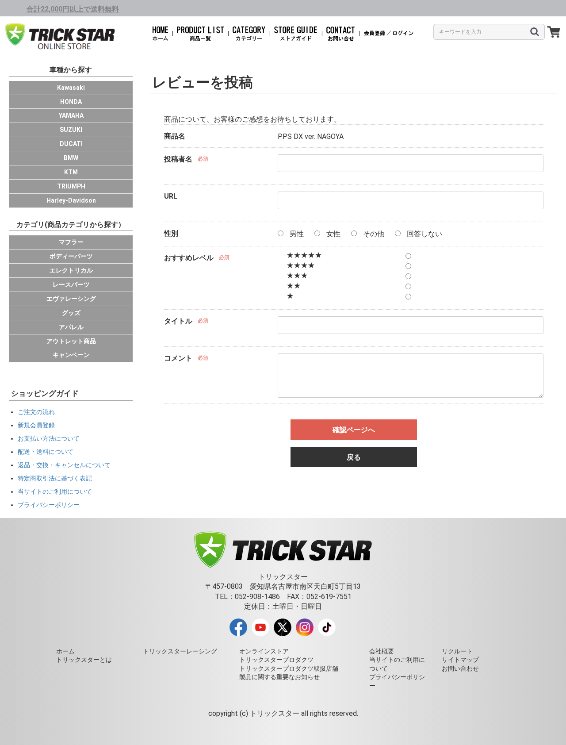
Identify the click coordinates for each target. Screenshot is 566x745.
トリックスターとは (84, 659)
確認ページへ (354, 430)
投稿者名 (178, 159)
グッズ (71, 312)
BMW (71, 157)
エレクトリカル (71, 270)
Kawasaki (71, 87)
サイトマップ (460, 659)
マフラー (71, 242)
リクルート (457, 651)
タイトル (178, 321)
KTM (71, 172)
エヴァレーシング (71, 298)
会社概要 (381, 651)
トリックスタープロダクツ (276, 659)
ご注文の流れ (36, 411)
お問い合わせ (460, 668)
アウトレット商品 (71, 341)
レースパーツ (71, 284)
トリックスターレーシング (180, 651)
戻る (354, 457)
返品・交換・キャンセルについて (64, 465)
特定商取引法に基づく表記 (55, 478)
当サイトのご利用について (55, 491)
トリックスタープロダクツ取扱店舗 (288, 668)
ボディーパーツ (71, 256)
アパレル (71, 326)
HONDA (71, 101)
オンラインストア (264, 651)
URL (170, 196)
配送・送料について (45, 451)
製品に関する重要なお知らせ (279, 676)
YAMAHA (71, 115)
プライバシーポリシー (49, 504)
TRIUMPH (71, 186)
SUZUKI (71, 129)
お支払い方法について (49, 438)
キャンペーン (71, 354)
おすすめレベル (189, 257)
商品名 (174, 136)
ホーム (65, 651)
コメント (178, 358)
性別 (171, 233)
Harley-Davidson (71, 200)
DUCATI (71, 143)
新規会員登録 (36, 425)
